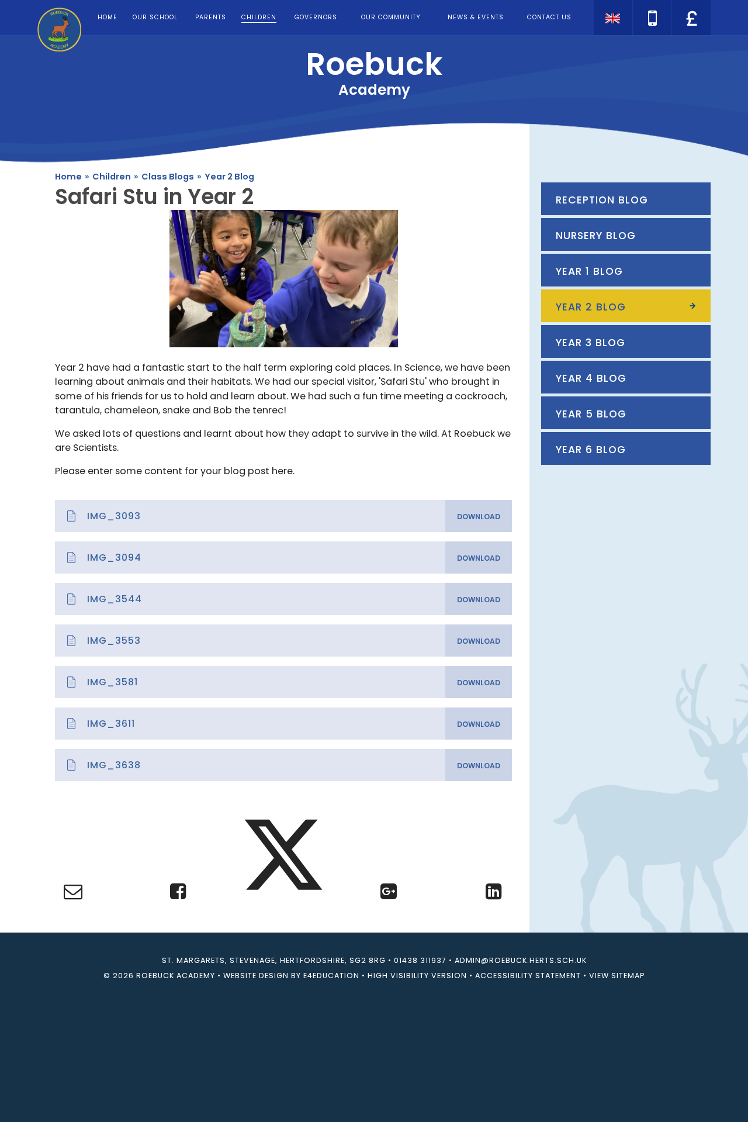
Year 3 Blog (590, 343)
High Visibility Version (417, 976)
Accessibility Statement (528, 976)
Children (111, 176)
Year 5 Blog (591, 414)
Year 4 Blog (591, 378)
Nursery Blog (596, 236)
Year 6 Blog (591, 450)
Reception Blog (602, 200)
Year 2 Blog (229, 176)
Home (68, 176)
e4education (331, 976)
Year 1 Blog (589, 271)
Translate (690, 38)
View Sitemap (617, 976)
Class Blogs (167, 176)
